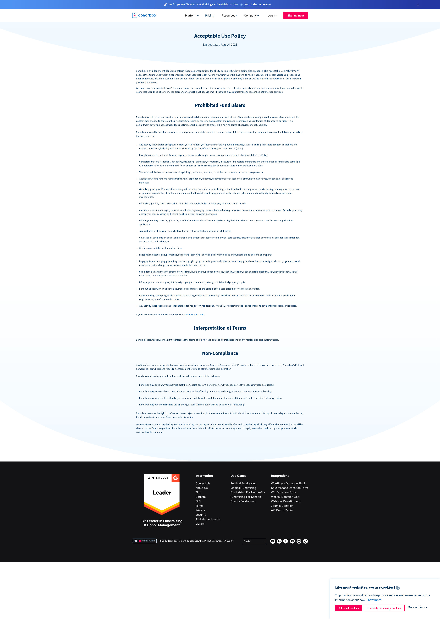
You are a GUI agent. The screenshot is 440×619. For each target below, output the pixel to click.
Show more (374, 600)
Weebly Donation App (285, 496)
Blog (198, 492)
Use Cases (238, 475)
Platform (190, 15)
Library (200, 523)
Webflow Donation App (286, 501)
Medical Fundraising (243, 488)
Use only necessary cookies (384, 608)
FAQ (198, 501)
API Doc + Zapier (282, 510)
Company (250, 15)
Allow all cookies (349, 608)
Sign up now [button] (296, 15)
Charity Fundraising (243, 501)
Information (204, 475)
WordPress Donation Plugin (288, 483)
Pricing (209, 15)
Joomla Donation (282, 505)
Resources (228, 15)
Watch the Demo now (258, 4)
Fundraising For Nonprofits (247, 492)
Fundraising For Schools (245, 496)
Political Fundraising (243, 483)
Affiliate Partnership (208, 519)
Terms (199, 505)
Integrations (280, 475)
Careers (200, 496)
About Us (201, 488)
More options (416, 607)
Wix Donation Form (283, 492)
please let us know (194, 314)
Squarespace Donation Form (289, 488)
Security (200, 514)
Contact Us (202, 483)
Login (271, 15)
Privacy (200, 510)
